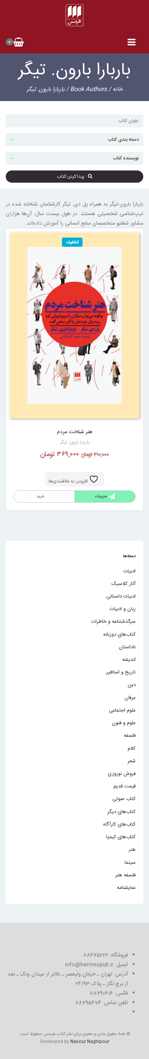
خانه (118, 89)
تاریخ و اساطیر (121, 672)
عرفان (130, 698)
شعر (132, 761)
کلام (132, 748)
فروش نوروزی (122, 774)
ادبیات (129, 571)
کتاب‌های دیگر (121, 812)
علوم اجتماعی (122, 710)
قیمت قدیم (124, 786)
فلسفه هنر (125, 875)
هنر (132, 849)
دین (132, 685)
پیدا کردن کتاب (72, 176)
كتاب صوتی (124, 799)
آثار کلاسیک (124, 584)
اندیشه (129, 660)
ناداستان (127, 647)
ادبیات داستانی (121, 596)
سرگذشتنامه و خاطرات (113, 621)
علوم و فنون (124, 723)
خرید (40, 496)
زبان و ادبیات (123, 609)
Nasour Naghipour (89, 1041)
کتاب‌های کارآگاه (119, 824)
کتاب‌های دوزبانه (119, 634)
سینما (130, 862)
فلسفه (130, 735)
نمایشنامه (126, 888)
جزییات (101, 496)
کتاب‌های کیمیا (121, 837)
